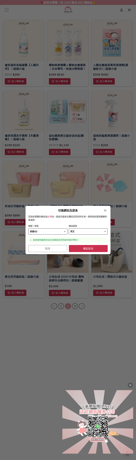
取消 (47, 248)
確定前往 (88, 248)
